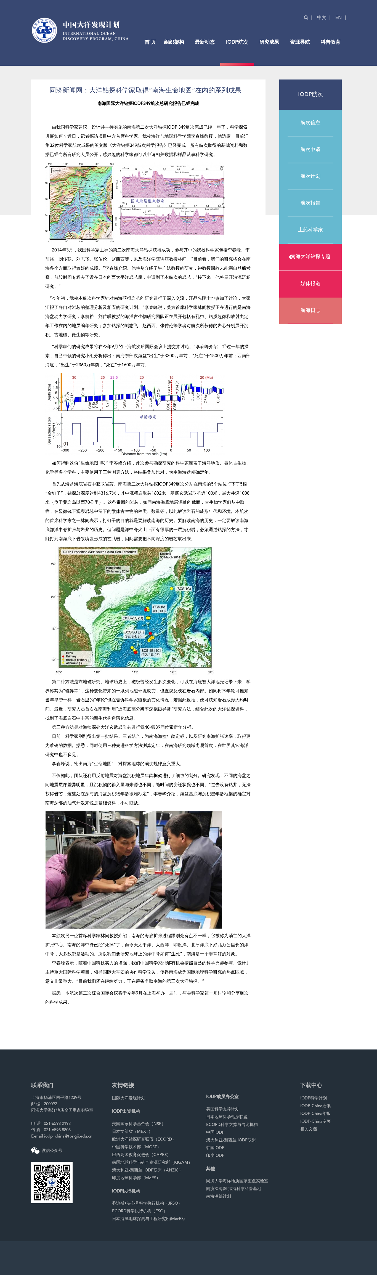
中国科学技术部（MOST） (136, 1147)
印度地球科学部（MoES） (136, 1178)
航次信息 (310, 122)
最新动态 (205, 42)
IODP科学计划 (313, 1098)
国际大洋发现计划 (128, 1098)
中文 (321, 17)
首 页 (150, 42)
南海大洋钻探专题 (310, 256)
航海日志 (310, 310)
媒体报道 (310, 283)
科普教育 (331, 42)
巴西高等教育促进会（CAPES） (141, 1155)
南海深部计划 (218, 1197)
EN (338, 17)
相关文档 (308, 1129)
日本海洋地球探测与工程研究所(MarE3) (148, 1219)
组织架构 (174, 42)
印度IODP (215, 1156)
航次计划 (310, 176)
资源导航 (300, 42)
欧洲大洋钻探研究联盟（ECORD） (144, 1140)
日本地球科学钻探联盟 (227, 1117)
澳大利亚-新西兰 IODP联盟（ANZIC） (147, 1170)
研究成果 (269, 42)
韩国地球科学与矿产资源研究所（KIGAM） (152, 1163)
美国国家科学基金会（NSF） (139, 1124)
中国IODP (215, 1133)
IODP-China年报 (315, 1114)
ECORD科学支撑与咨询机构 (232, 1125)
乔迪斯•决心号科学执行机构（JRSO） (147, 1204)
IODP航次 (237, 42)
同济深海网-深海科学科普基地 (233, 1189)
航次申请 (310, 149)
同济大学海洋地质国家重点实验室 (237, 1181)
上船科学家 (310, 229)
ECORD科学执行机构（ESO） (140, 1211)
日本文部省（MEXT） (132, 1132)
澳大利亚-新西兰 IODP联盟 (231, 1140)
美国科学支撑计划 (222, 1109)
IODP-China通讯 (315, 1106)
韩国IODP (215, 1148)
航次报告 (310, 203)
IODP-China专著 (315, 1122)
